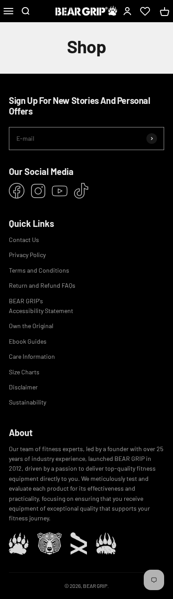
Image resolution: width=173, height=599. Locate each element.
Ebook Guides (28, 341)
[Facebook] (16, 190)
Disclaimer (23, 387)
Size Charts (24, 372)
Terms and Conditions (39, 270)
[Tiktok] (81, 190)
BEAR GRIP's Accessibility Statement (41, 305)
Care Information (32, 356)
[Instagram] (38, 191)
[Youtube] (59, 191)
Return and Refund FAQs (42, 285)
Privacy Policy (27, 254)
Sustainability (27, 402)
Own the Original (31, 325)
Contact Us (24, 239)
